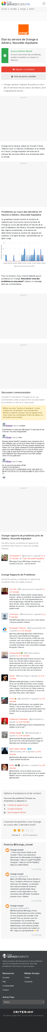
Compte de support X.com (17, 805)
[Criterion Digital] (23, 1012)
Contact (6, 990)
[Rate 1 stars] (15, 830)
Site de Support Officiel (16, 812)
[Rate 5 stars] (32, 830)
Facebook (28, 982)
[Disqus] (23, 450)
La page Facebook (14, 809)
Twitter (27, 977)
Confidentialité (8, 986)
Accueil (4, 9)
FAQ (4, 982)
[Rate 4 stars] (28, 830)
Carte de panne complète (25, 76)
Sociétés (13, 9)
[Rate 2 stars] (19, 830)
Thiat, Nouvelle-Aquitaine (33, 558)
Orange (23, 9)
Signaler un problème (25, 69)
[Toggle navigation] (44, 3)
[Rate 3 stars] (23, 830)
